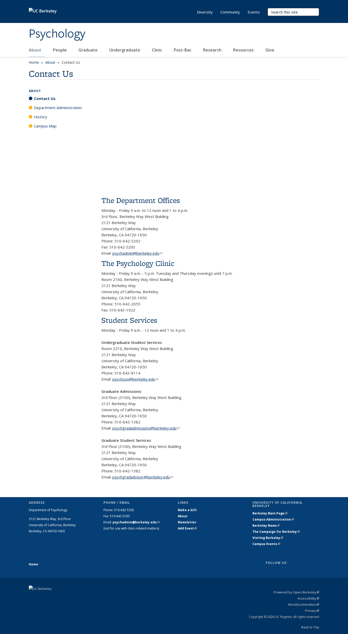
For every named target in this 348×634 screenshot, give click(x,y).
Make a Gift (187, 510)
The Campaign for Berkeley (276, 531)
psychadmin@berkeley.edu (137, 253)
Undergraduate (125, 50)
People (60, 50)
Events (254, 12)
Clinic (157, 50)
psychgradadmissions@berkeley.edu (146, 428)
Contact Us (45, 98)
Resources (244, 50)
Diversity (205, 12)
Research (212, 50)
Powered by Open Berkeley (296, 592)
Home (34, 62)
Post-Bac (183, 50)
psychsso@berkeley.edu (135, 379)
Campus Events (266, 544)
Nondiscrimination (303, 604)
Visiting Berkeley (267, 538)
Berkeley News (266, 525)
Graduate (88, 50)
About (35, 50)
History (40, 116)
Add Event (187, 528)
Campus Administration (273, 519)
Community (230, 12)
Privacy (312, 610)
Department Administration (58, 107)
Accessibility (308, 598)
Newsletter (187, 522)
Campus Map (45, 125)
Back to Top (310, 627)
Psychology (57, 34)
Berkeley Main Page (270, 513)
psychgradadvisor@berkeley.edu (142, 477)
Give (270, 50)
